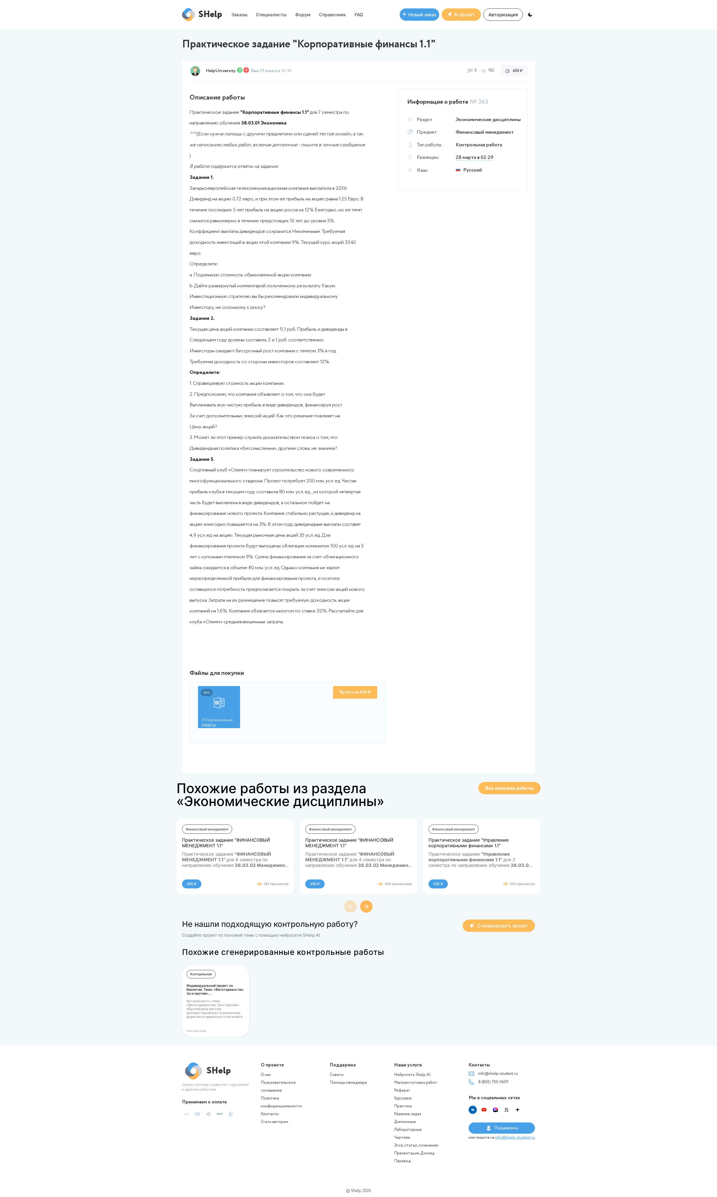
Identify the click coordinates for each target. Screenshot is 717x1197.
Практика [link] (403, 1106)
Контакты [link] (270, 1114)
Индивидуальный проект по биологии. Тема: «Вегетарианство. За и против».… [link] (215, 989)
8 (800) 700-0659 (493, 1082)
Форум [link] (302, 14)
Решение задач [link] (407, 1114)
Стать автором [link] (274, 1122)
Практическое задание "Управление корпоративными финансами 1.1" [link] (469, 842)
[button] (302, 14)
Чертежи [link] (402, 1137)
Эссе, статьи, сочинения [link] (416, 1145)
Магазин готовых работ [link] (415, 1082)
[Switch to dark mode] (530, 15)
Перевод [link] (402, 1161)
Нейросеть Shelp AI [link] (412, 1075)
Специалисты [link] (271, 14)
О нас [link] (266, 1075)
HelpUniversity (221, 71)
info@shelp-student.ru (498, 1073)
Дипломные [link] (405, 1122)
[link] (419, 14)
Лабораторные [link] (408, 1130)
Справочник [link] (332, 14)
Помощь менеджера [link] (348, 1082)
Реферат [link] (402, 1090)
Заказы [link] (239, 14)
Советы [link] (337, 1075)
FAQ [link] (359, 14)
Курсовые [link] (403, 1098)
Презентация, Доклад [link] (414, 1153)
